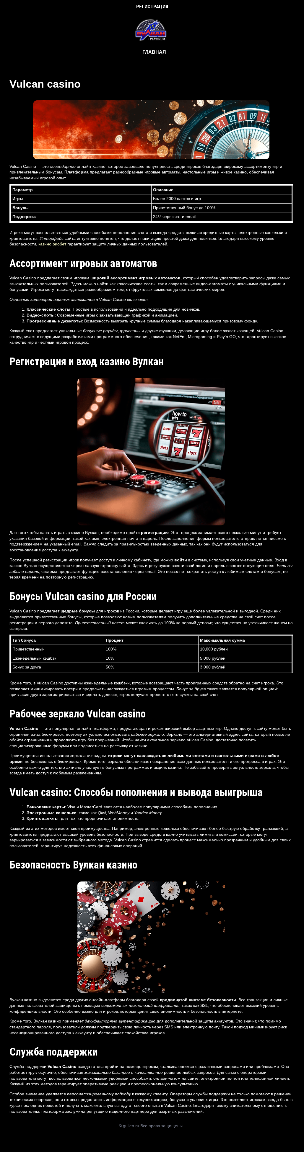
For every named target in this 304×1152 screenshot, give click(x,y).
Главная (154, 52)
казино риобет (52, 244)
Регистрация (152, 6)
